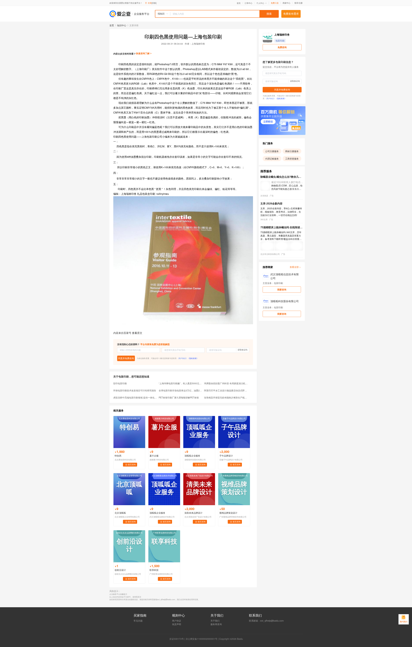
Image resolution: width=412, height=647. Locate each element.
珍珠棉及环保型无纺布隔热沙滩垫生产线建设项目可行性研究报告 (226, 397)
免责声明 (176, 624)
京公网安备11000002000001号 (201, 638)
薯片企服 (154, 455)
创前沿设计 (120, 569)
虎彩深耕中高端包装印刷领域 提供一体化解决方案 (135, 397)
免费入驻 (275, 3)
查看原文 (137, 333)
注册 (301, 2)
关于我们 (215, 620)
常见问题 (138, 620)
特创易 (118, 455)
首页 (239, 3)
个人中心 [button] (260, 3)
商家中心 (286, 3)
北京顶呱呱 (120, 512)
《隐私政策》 (193, 358)
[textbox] (224, 14)
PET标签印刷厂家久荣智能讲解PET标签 (179, 397)
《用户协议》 (182, 358)
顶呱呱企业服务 (192, 455)
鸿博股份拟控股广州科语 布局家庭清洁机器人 (226, 383)
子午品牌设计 (226, 455)
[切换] (154, 2)
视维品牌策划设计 (228, 512)
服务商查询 (216, 624)
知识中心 (121, 25)
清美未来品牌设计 (193, 512)
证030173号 (178, 638)
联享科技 (154, 569)
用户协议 (176, 620)
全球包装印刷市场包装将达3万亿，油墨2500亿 (180, 390)
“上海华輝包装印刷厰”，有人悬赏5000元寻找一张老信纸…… (180, 383)
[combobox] (217, 14)
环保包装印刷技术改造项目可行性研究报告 (134, 390)
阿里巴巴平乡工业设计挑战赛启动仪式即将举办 (226, 390)
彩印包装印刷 (120, 383)
